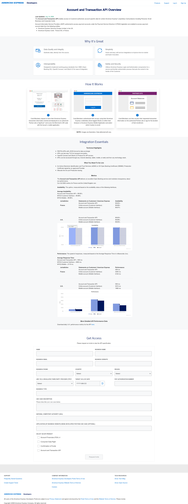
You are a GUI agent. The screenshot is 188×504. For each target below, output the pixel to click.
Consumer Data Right (48, 442)
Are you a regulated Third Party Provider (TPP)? (54, 379)
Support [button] (166, 3)
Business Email (41, 359)
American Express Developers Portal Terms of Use (68, 479)
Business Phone (42, 369)
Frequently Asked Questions (13, 479)
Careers (54, 487)
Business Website (101, 359)
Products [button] (157, 3)
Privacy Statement (55, 499)
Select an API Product (44, 434)
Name (38, 349)
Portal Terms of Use (87, 499)
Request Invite (94, 457)
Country (78, 369)
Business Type (41, 389)
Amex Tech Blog (120, 479)
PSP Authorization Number (124, 379)
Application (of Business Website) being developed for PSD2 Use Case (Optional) (65, 424)
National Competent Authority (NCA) (49, 414)
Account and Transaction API (51, 450)
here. (93, 324)
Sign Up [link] (183, 3)
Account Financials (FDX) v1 (51, 437)
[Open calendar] (102, 383)
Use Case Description (44, 399)
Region (117, 369)
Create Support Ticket (11, 483)
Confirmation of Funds (48, 446)
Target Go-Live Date (82, 379)
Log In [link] (175, 3)
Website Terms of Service (107, 499)
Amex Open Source (121, 483)
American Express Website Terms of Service (66, 483)
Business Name (100, 349)
